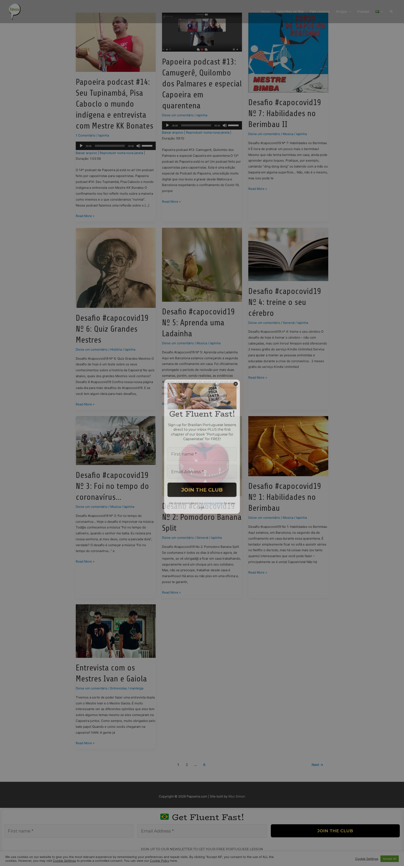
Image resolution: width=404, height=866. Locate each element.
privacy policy (213, 489)
